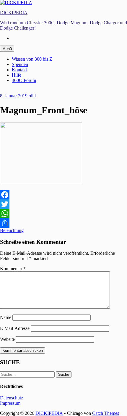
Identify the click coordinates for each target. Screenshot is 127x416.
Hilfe (16, 75)
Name (5, 317)
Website (7, 339)
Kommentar (13, 268)
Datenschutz (11, 397)
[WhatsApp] (63, 213)
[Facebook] (63, 194)
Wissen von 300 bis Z (32, 59)
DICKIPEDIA (13, 12)
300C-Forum (24, 80)
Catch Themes (105, 413)
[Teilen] (63, 223)
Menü (7, 48)
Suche (63, 374)
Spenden (20, 64)
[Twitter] (63, 204)
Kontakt (19, 69)
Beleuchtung (12, 230)
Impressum (10, 403)
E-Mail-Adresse (15, 328)
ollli (32, 95)
